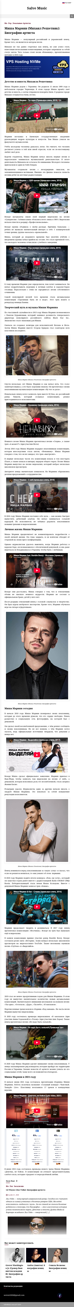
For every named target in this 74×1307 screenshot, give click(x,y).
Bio (6, 23)
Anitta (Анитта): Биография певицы (36, 1268)
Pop (9, 23)
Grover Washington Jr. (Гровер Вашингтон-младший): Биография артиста (14, 1271)
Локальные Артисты (21, 23)
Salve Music (37, 8)
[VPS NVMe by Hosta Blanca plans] (37, 1147)
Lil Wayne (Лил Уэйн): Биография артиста (25, 1190)
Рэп (11, 1186)
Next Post (10, 1181)
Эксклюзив (19, 1186)
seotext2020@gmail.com (14, 1295)
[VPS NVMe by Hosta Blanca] (37, 67)
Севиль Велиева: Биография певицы (58, 1268)
